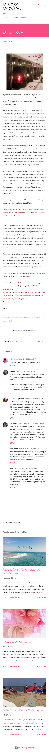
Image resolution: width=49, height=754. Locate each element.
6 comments (15, 735)
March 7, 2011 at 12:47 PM (29, 359)
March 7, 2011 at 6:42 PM (26, 371)
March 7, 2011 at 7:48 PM (35, 399)
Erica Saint (14, 359)
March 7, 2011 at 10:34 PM (34, 424)
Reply (12, 366)
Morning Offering (19, 17)
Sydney (12, 371)
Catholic (13, 342)
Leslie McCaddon (16, 424)
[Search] (39, 4)
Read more (41, 598)
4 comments (15, 666)
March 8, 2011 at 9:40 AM (27, 468)
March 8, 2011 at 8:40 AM (29, 448)
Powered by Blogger (26, 747)
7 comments (15, 598)
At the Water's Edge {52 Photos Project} (23, 710)
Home (5, 17)
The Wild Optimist (17, 399)
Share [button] (41, 342)
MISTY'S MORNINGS (12, 6)
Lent (20, 342)
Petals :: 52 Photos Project (16, 641)
